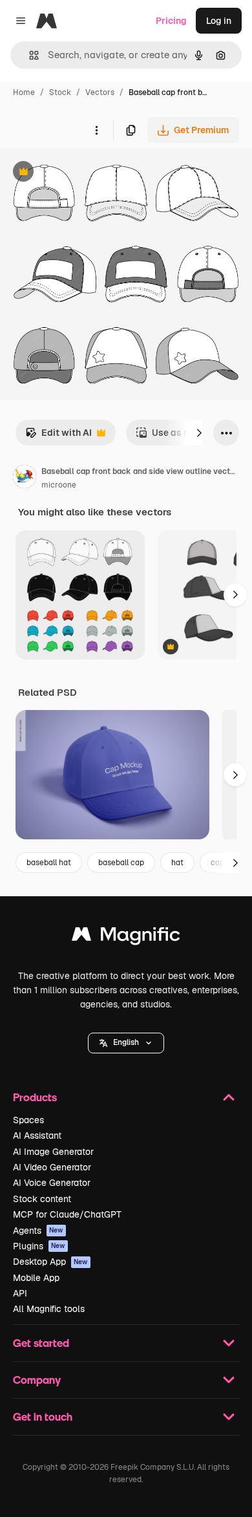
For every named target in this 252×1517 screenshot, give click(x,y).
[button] (126, 1043)
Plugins (39, 1246)
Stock (60, 92)
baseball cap (121, 862)
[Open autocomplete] (29, 55)
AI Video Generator (52, 1167)
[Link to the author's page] (24, 478)
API (20, 1293)
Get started (41, 1343)
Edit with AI (58, 436)
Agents (38, 1230)
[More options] (96, 130)
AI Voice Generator (51, 1183)
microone (58, 485)
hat (177, 862)
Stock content (42, 1199)
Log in (218, 21)
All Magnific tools (49, 1309)
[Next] (199, 433)
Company (37, 1379)
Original (83, 173)
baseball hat (48, 862)
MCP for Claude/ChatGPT (67, 1214)
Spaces (28, 1120)
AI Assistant (37, 1135)
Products (35, 1097)
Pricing (171, 21)
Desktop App (50, 1261)
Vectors (99, 92)
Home (24, 92)
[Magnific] (126, 937)
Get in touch (42, 1416)
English (126, 1042)
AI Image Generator (53, 1151)
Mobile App (36, 1278)
